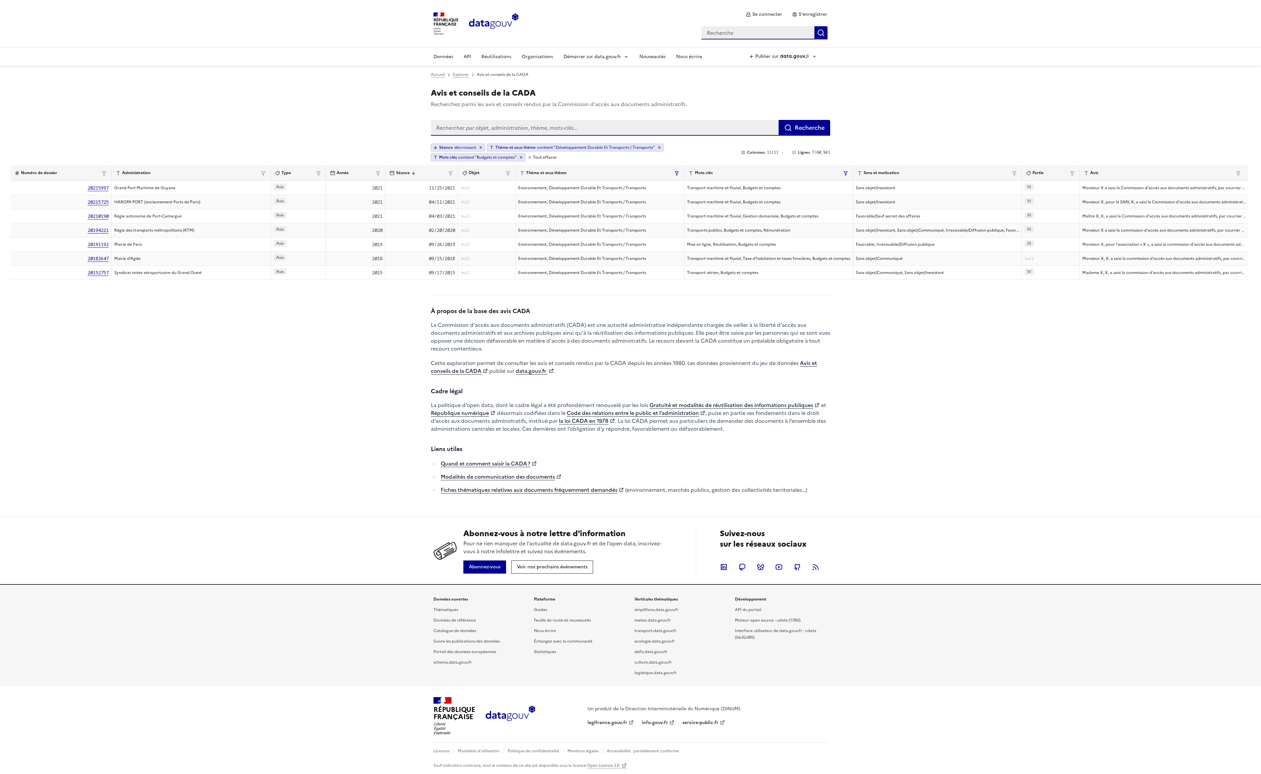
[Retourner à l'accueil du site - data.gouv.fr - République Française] (510, 716)
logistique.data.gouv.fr (655, 673)
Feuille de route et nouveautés (562, 620)
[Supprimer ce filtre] (659, 147)
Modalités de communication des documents (498, 477)
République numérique (460, 413)
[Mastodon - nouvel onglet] (742, 567)
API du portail (748, 610)
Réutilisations (496, 56)
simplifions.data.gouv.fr (656, 610)
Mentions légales (583, 751)
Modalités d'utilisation (478, 751)
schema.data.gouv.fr (452, 662)
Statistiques (545, 652)
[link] (764, 14)
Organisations (537, 56)
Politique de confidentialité (533, 751)
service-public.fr (700, 722)
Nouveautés (652, 56)
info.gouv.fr (655, 722)
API (467, 56)
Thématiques (445, 610)
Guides (540, 610)
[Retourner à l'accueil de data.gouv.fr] (494, 23)
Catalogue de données (454, 631)
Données (443, 56)
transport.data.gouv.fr (655, 631)
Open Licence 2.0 (603, 765)
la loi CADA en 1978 (583, 421)
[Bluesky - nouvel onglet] (760, 567)
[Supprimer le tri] (480, 147)
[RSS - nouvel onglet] (815, 567)
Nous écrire (689, 56)
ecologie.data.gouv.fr (654, 641)
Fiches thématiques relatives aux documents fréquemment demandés (529, 490)
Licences (441, 751)
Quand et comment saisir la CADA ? (485, 463)
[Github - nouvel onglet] (797, 567)
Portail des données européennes (464, 652)
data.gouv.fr (531, 371)
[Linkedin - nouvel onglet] (723, 567)
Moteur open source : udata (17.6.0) (768, 620)
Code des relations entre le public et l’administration (633, 413)
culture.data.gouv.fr (653, 662)
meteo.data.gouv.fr (652, 620)
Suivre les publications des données (466, 641)
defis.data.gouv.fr (651, 652)
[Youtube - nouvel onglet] (778, 567)
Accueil (438, 75)
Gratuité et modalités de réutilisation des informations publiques (731, 405)
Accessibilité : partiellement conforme (643, 751)
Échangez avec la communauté (563, 641)
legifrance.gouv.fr (607, 722)
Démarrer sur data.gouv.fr (592, 56)
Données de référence (454, 620)
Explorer (461, 75)
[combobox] (764, 32)
